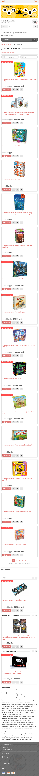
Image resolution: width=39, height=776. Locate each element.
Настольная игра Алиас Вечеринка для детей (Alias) (18, 346)
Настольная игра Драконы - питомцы (15, 545)
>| (25, 560)
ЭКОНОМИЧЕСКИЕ (20, 33)
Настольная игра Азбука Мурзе (13, 312)
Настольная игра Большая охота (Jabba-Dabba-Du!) (19, 412)
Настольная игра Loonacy (11, 179)
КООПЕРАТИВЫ (8, 35)
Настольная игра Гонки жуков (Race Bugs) (17, 445)
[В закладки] (17, 89)
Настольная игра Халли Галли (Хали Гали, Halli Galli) (19, 80)
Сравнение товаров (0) (8, 52)
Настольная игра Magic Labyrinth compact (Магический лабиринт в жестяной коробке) (18, 213)
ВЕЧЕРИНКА (7, 33)
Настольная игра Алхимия (11, 378)
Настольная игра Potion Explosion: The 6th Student (17, 246)
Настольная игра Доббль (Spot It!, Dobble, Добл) (17, 479)
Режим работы (7, 749)
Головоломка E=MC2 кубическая (14, 600)
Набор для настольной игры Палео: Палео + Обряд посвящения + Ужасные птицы (18, 113)
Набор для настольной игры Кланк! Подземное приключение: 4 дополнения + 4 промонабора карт (19, 637)
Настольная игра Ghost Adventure (14, 146)
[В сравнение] (21, 89)
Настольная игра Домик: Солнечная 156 (16, 511)
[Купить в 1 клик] (13, 89)
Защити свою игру (8, 760)
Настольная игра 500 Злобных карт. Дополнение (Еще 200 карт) (15, 672)
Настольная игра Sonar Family (12, 279)
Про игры (5, 747)
